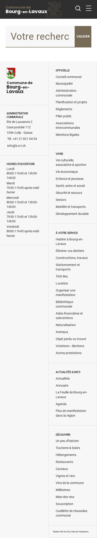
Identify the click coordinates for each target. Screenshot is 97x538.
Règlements (64, 109)
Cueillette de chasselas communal (71, 513)
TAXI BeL (62, 276)
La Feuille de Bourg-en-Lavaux (71, 394)
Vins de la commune (70, 483)
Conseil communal (68, 77)
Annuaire (62, 386)
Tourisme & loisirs (68, 448)
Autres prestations (69, 353)
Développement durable (72, 214)
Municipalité (64, 84)
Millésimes (63, 490)
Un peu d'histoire (67, 441)
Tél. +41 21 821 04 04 (22, 139)
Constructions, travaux (72, 258)
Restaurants (64, 462)
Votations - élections (70, 346)
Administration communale (66, 93)
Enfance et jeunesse (69, 179)
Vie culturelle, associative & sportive (71, 162)
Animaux (62, 332)
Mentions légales (67, 135)
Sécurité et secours (69, 193)
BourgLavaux (26, 10)
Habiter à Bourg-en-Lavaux (69, 241)
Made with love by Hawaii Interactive (70, 531)
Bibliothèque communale (64, 304)
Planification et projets (71, 102)
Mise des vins (65, 497)
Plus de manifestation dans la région (71, 413)
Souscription (64, 504)
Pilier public (64, 116)
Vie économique (67, 172)
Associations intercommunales (68, 125)
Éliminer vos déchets (70, 251)
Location (62, 283)
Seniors (61, 200)
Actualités (63, 379)
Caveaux (62, 469)
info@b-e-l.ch (16, 146)
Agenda (61, 404)
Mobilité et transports (71, 207)
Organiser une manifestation (65, 293)
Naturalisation (66, 325)
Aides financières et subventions (69, 316)
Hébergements (66, 455)
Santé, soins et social (70, 186)
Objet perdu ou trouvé (71, 339)
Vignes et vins (65, 476)
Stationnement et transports (68, 267)
